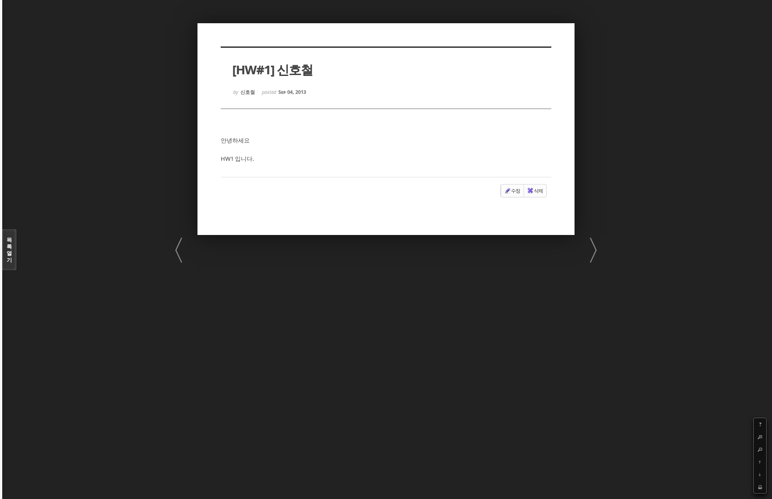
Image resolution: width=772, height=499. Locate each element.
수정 (515, 190)
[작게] (760, 449)
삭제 (538, 190)
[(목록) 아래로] (760, 474)
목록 (9, 250)
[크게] (760, 437)
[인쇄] (760, 487)
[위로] (760, 462)
